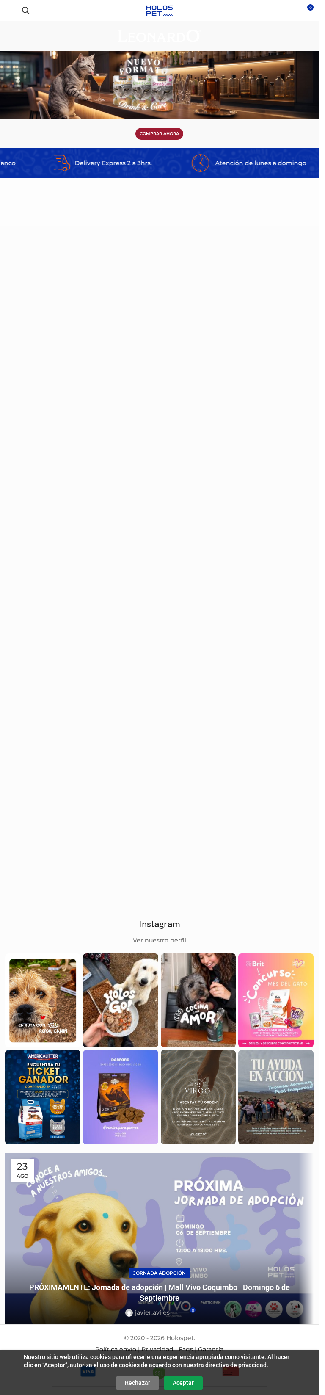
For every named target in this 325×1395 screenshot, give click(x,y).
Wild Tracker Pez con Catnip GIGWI (58, 848)
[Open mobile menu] (9, 10)
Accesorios (26, 451)
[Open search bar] (26, 10)
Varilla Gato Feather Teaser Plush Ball (62, 640)
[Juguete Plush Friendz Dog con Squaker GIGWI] (238, 764)
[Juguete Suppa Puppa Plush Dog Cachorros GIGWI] (81, 355)
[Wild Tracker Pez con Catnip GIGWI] (81, 764)
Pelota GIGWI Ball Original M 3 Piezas (218, 440)
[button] (145, 290)
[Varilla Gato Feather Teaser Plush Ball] (81, 555)
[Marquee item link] (61, 163)
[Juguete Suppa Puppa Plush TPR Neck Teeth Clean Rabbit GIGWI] (238, 555)
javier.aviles (152, 1312)
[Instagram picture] (42, 1000)
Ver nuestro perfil (159, 940)
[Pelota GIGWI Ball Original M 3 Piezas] (238, 355)
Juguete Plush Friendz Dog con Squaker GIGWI (230, 848)
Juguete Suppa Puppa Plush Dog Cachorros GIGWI (78, 440)
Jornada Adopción (159, 1273)
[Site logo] (159, 10)
